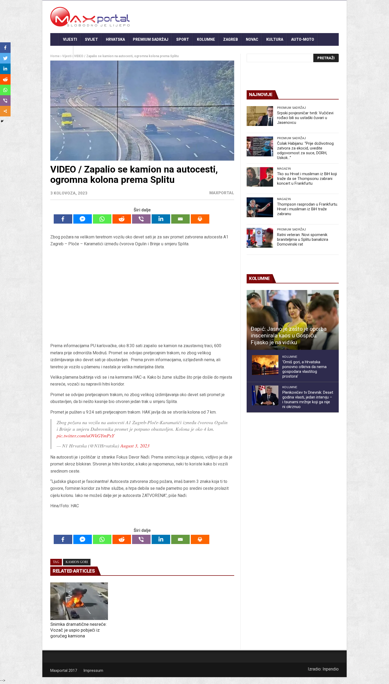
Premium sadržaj (150, 39)
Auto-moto (302, 39)
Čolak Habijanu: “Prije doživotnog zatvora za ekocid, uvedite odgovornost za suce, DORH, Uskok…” (305, 150)
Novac (252, 39)
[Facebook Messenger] (82, 219)
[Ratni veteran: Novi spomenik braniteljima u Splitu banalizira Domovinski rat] (260, 238)
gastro (61, 52)
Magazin (284, 168)
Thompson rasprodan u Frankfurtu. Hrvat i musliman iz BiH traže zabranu (307, 209)
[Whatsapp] (102, 219)
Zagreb (230, 39)
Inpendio (331, 669)
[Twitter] (5, 58)
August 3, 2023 (135, 445)
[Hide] (2, 121)
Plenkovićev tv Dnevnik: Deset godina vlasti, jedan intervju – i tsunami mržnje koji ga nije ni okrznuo (307, 399)
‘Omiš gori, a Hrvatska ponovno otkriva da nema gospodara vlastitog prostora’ (304, 369)
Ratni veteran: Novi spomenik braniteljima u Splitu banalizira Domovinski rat (302, 239)
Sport (182, 39)
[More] (5, 111)
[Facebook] (63, 219)
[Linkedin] (161, 219)
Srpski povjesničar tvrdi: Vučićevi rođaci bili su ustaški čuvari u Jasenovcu (305, 118)
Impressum (93, 670)
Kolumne (206, 39)
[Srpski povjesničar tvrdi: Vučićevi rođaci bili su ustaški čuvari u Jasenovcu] (260, 116)
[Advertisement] (142, 295)
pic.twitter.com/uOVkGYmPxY (85, 435)
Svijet (91, 39)
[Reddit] (121, 219)
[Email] (180, 219)
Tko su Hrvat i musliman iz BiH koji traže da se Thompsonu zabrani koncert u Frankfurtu (307, 178)
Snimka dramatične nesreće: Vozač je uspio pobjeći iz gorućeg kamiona (78, 630)
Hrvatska (115, 39)
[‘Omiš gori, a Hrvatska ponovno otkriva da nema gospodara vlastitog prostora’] (265, 365)
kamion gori (77, 562)
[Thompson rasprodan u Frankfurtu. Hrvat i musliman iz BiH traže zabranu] (260, 207)
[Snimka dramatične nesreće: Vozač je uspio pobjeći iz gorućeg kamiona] (79, 601)
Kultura (274, 39)
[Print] (200, 219)
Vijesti (70, 39)
